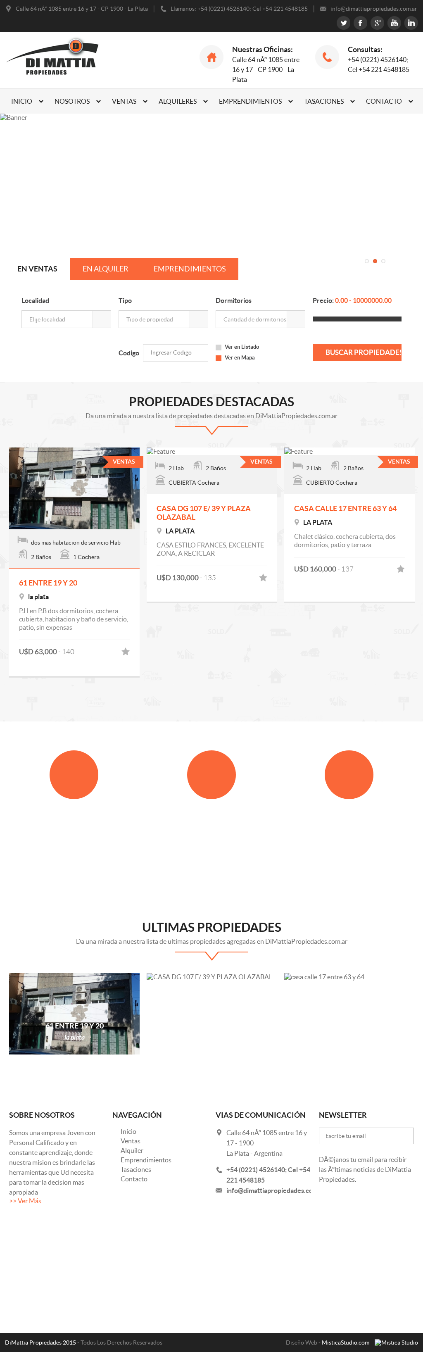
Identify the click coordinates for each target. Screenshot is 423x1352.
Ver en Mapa (240, 358)
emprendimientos (190, 268)
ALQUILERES (178, 101)
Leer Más (74, 868)
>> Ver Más (25, 1200)
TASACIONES (324, 101)
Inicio (128, 1131)
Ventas (130, 1141)
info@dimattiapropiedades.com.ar (276, 1190)
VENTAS (124, 101)
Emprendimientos (146, 1160)
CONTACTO (384, 101)
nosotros (72, 101)
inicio (21, 101)
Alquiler (132, 1150)
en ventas (37, 268)
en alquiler (105, 268)
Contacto (134, 1179)
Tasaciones (136, 1169)
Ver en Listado (242, 347)
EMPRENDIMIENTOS (250, 101)
